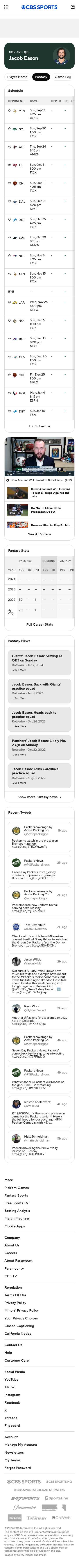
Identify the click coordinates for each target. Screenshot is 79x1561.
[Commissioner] (54, 1502)
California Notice (17, 1329)
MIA (22, 357)
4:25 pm (37, 112)
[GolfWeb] (61, 1514)
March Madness (17, 1218)
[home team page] (15, 111)
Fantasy (41, 77)
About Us (11, 1245)
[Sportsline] (56, 1493)
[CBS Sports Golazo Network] (39, 1485)
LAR (22, 303)
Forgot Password (17, 1464)
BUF (22, 339)
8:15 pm (38, 149)
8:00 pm (39, 304)
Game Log (63, 77)
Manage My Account (20, 1440)
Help (8, 1348)
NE (21, 256)
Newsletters (14, 1448)
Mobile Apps (14, 1226)
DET (22, 220)
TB (21, 165)
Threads (10, 1414)
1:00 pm (38, 130)
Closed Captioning (19, 1322)
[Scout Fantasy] (37, 1513)
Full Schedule (39, 426)
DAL (22, 202)
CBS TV (10, 1276)
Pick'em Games (16, 1188)
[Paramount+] (24, 1502)
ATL (21, 147)
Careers (10, 1253)
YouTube (11, 1375)
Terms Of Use (15, 1295)
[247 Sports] (25, 1493)
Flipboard (12, 1421)
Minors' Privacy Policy (21, 1310)
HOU (22, 393)
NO (21, 321)
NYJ (21, 129)
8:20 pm (37, 203)
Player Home (17, 77)
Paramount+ (14, 1268)
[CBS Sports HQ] (59, 1477)
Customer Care (16, 1356)
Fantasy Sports (16, 1195)
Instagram (12, 1391)
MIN (22, 111)
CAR (22, 238)
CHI (21, 184)
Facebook (12, 1398)
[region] (39, 456)
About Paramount (18, 1260)
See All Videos (39, 534)
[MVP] (15, 1512)
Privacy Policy (15, 1303)
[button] (6, 7)
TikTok (9, 1383)
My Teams (12, 1456)
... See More (19, 670)
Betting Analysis (17, 1211)
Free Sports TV (16, 1203)
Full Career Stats (39, 624)
